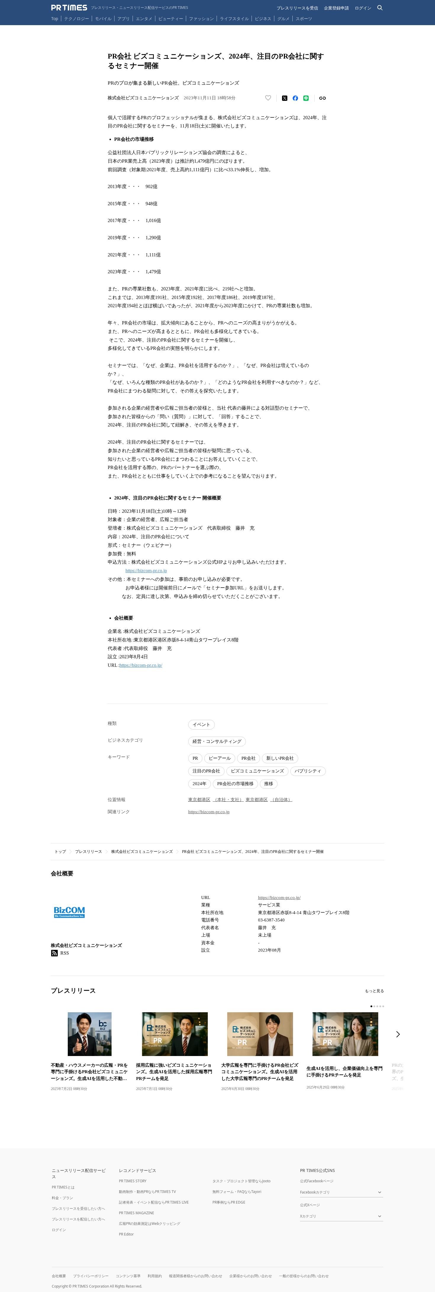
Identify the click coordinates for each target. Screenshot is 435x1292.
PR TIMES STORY (132, 1180)
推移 (268, 783)
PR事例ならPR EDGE (228, 1202)
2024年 (200, 783)
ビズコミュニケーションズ (257, 771)
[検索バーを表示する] (380, 8)
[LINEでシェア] (306, 98)
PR (195, 758)
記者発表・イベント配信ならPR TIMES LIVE (154, 1202)
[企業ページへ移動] (69, 914)
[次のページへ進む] (400, 1035)
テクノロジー (76, 18)
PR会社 (248, 758)
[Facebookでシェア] (295, 98)
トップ (60, 851)
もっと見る (374, 991)
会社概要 (59, 1275)
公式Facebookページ (317, 1180)
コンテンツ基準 (128, 1275)
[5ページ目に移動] (383, 1006)
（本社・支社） (228, 799)
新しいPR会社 (280, 758)
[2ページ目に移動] (374, 1006)
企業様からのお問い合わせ (250, 1275)
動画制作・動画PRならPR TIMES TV (147, 1191)
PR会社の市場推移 (235, 783)
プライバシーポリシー (91, 1275)
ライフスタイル (234, 18)
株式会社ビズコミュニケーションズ (142, 851)
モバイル (103, 18)
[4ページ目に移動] (380, 1006)
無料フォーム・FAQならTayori (236, 1191)
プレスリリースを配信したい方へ (78, 1219)
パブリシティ (308, 771)
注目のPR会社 (206, 771)
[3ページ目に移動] (377, 1006)
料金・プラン (62, 1197)
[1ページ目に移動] (371, 1006)
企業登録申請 (336, 8)
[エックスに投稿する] (284, 98)
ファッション (201, 18)
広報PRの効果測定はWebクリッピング (149, 1223)
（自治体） (281, 799)
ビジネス (263, 18)
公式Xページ (310, 1204)
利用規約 (155, 1275)
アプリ (123, 18)
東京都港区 (199, 799)
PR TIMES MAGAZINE (136, 1212)
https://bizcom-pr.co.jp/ (141, 665)
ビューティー (170, 18)
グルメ (283, 18)
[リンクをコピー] (322, 98)
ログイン (363, 8)
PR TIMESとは (63, 1187)
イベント (201, 724)
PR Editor (126, 1234)
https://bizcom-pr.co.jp (146, 570)
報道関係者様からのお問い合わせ (195, 1275)
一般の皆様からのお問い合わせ (304, 1275)
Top (54, 18)
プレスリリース (88, 851)
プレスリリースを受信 (297, 8)
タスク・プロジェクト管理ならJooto (241, 1180)
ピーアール (220, 758)
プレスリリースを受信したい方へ (78, 1208)
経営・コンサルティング (217, 741)
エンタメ (144, 18)
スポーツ (304, 18)
